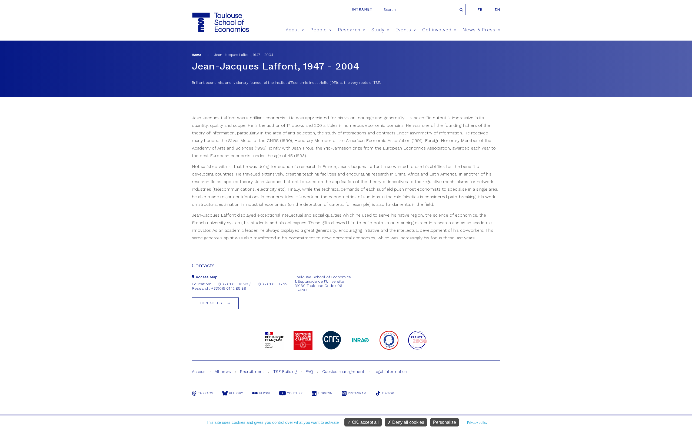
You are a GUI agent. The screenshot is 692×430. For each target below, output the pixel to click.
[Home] (220, 22)
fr (480, 10)
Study (377, 29)
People (318, 29)
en (497, 10)
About (292, 29)
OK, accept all (365, 422)
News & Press (479, 29)
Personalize (444, 422)
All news (223, 371)
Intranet (362, 9)
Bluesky (236, 393)
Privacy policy (477, 423)
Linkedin (325, 393)
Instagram (357, 393)
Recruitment (252, 371)
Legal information (390, 371)
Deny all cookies (407, 422)
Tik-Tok (388, 393)
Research (349, 29)
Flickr (264, 393)
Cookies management (343, 371)
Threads (205, 393)
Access (198, 371)
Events (403, 29)
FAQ (309, 371)
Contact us (211, 303)
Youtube (294, 393)
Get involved (436, 29)
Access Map (206, 277)
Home (196, 55)
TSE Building (285, 371)
